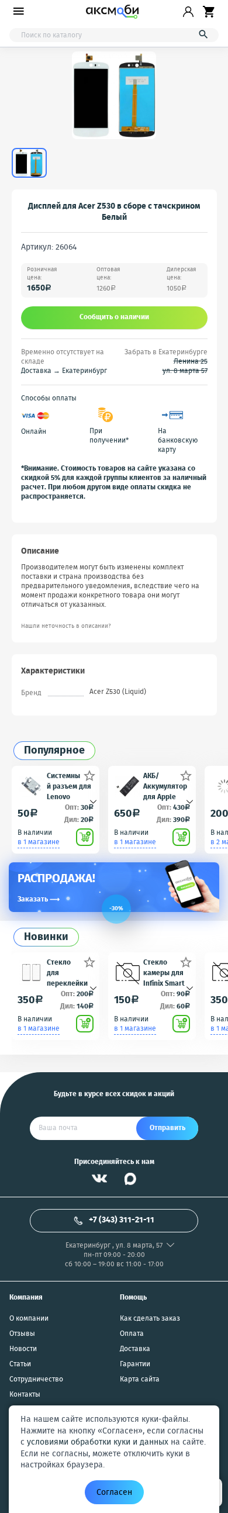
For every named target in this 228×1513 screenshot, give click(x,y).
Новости (23, 1349)
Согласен (114, 1492)
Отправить (167, 1128)
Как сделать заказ (150, 1319)
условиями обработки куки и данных (97, 1442)
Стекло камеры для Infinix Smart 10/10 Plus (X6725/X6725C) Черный (164, 972)
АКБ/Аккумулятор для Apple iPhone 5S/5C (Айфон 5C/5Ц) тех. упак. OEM (165, 786)
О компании (29, 1319)
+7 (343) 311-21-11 (121, 1220)
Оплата (132, 1334)
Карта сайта (140, 1379)
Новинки (46, 937)
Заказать (39, 899)
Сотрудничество (36, 1379)
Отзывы (22, 1334)
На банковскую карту (178, 441)
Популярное (54, 751)
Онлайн (33, 432)
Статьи (20, 1364)
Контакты (24, 1395)
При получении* (109, 436)
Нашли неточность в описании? (66, 626)
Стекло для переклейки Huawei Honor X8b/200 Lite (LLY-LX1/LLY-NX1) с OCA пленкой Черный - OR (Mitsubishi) (69, 972)
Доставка (135, 1349)
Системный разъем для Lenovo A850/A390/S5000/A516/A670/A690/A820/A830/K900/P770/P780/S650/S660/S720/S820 (69, 786)
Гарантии (135, 1364)
